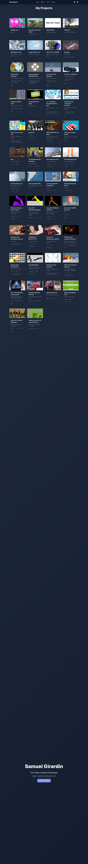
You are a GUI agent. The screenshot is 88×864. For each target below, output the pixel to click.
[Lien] (12, 85)
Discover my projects (44, 780)
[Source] (50, 85)
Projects (43, 2)
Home (37, 2)
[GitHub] (74, 2)
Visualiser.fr (13, 2)
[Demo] (47, 299)
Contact (53, 2)
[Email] (78, 2)
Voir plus (17, 22)
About (48, 2)
